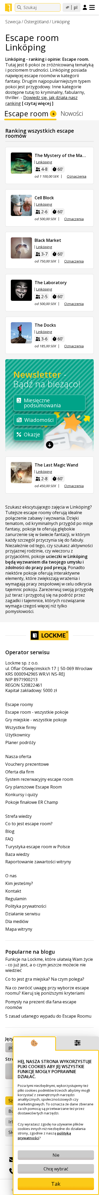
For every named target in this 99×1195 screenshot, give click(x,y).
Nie (56, 1155)
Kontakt (13, 891)
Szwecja (13, 22)
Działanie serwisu (22, 914)
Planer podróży (20, 742)
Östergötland (36, 22)
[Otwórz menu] (92, 7)
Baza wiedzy (17, 854)
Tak (55, 1183)
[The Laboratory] (21, 290)
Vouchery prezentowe (27, 764)
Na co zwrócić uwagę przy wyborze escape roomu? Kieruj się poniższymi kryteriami (47, 990)
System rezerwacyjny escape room (39, 779)
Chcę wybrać (56, 1169)
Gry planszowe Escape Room (33, 787)
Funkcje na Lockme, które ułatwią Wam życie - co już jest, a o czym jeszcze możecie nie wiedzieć (49, 965)
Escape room (29, 114)
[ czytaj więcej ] (37, 103)
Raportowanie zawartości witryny (38, 862)
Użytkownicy (17, 735)
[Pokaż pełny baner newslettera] (49, 445)
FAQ (9, 839)
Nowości (72, 114)
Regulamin (15, 899)
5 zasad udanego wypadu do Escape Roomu (48, 1016)
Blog (10, 831)
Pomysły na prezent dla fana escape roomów (40, 1004)
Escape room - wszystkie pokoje (36, 712)
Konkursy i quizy (21, 794)
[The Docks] (21, 332)
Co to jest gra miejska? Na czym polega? (44, 979)
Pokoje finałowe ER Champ (31, 802)
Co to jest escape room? (29, 824)
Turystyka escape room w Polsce (37, 847)
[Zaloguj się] (85, 8)
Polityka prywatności (25, 906)
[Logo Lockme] (8, 7)
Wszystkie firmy (20, 727)
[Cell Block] (21, 205)
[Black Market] (21, 248)
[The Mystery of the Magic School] (21, 163)
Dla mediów (16, 921)
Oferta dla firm (19, 772)
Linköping (61, 22)
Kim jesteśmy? (19, 883)
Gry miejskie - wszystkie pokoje (36, 720)
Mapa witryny (18, 929)
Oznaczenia (76, 176)
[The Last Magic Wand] (21, 472)
